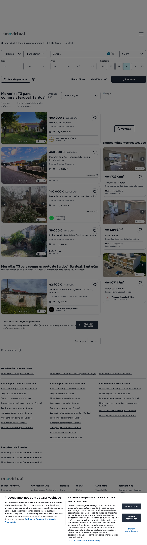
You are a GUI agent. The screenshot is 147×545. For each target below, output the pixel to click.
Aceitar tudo (131, 506)
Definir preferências (131, 530)
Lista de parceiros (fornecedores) (84, 540)
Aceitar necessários (131, 517)
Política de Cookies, (35, 519)
